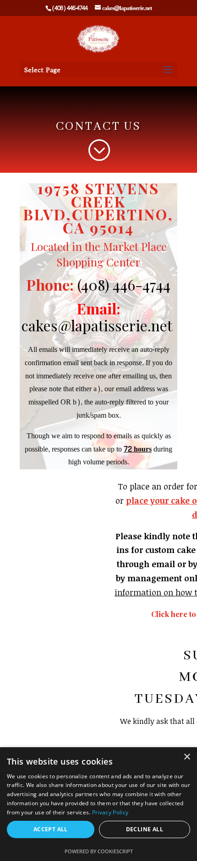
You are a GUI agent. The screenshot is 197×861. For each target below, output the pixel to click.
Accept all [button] (50, 829)
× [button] (186, 757)
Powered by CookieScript (99, 851)
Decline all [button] (144, 829)
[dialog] (98, 804)
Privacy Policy (110, 812)
